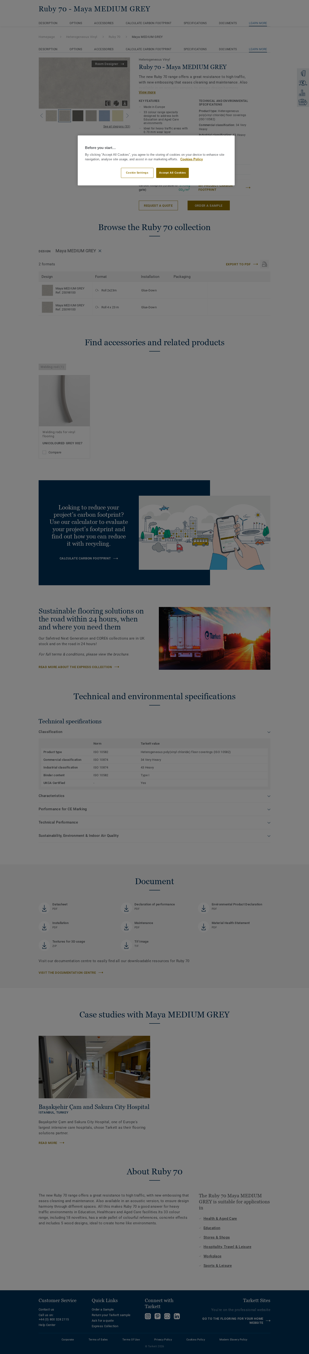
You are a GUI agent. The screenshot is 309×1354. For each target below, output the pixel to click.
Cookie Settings (137, 172)
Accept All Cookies (172, 172)
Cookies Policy (191, 159)
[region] (156, 160)
